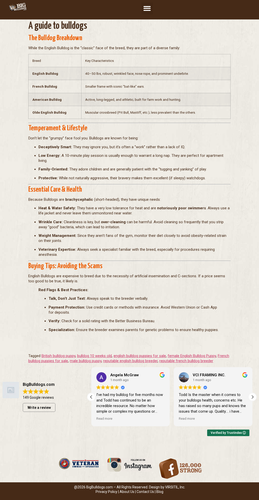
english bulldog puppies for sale (140, 356)
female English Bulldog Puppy (192, 356)
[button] (147, 8)
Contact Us (145, 492)
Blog (159, 492)
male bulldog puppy (85, 361)
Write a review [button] (39, 408)
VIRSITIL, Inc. (175, 487)
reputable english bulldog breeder (130, 361)
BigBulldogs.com (99, 487)
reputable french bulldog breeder (186, 361)
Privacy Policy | (108, 492)
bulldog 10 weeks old (94, 356)
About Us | (128, 492)
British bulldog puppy (58, 356)
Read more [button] (104, 418)
